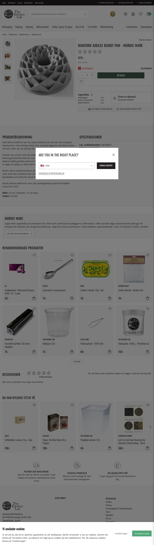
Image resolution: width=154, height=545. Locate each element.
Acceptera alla (142, 533)
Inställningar (121, 533)
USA (47, 165)
